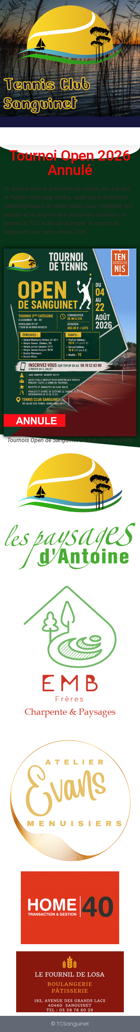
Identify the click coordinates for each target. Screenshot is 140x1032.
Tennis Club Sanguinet (47, 94)
